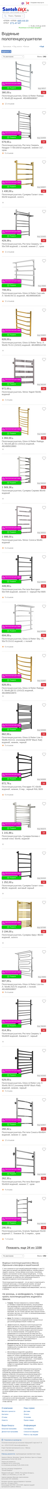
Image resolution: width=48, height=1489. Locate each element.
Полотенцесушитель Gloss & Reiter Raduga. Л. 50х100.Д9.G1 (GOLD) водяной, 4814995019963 (23, 443)
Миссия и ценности (8, 1411)
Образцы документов (8, 1454)
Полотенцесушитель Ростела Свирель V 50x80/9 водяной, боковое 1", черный (21, 1034)
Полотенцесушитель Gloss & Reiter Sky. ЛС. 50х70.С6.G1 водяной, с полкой (23, 640)
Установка (27, 1417)
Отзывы (4, 1417)
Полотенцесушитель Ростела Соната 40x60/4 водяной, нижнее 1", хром (24, 1133)
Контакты (5, 1414)
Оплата (26, 1414)
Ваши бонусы (8, 1425)
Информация (30, 1425)
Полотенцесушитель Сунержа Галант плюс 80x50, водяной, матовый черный (23, 886)
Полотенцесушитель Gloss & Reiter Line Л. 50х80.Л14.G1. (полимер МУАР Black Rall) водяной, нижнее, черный (22, 740)
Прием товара (29, 1420)
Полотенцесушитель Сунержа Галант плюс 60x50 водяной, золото (23, 195)
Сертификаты (29, 1429)
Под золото (17, 46)
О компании (7, 1408)
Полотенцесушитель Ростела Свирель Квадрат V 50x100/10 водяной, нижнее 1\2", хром (22, 147)
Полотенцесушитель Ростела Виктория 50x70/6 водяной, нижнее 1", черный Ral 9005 (24, 590)
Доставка (27, 1411)
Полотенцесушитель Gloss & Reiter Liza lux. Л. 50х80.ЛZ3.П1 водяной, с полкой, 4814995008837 (23, 986)
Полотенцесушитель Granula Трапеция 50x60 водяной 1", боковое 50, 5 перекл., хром (24, 1232)
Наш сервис (29, 1408)
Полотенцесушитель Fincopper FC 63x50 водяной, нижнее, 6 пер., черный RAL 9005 (22, 788)
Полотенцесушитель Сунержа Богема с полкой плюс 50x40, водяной (21, 837)
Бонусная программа (9, 1429)
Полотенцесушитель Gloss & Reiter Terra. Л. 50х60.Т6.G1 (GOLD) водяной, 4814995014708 (24, 343)
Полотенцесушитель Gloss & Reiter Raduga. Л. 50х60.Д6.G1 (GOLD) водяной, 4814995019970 (23, 690)
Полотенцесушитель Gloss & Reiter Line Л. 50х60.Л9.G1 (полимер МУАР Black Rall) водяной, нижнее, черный (22, 1085)
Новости (5, 1420)
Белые (26, 46)
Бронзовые (7, 46)
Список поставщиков (31, 1432)
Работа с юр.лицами (31, 1435)
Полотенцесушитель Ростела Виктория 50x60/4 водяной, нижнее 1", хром (21, 1183)
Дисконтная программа (10, 1432)
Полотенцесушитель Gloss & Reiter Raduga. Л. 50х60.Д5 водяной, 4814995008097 (23, 97)
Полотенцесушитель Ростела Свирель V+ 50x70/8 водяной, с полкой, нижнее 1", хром (23, 245)
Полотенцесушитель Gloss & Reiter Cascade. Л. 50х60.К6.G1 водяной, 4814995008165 (23, 294)
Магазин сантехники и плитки (14, 12)
